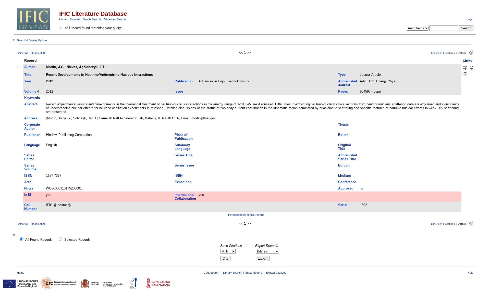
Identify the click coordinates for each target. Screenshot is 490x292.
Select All (22, 53)
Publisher (32, 135)
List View (436, 53)
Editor (343, 135)
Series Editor (29, 157)
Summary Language (182, 147)
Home (63, 19)
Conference (347, 182)
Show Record (253, 272)
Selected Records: (78, 240)
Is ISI (28, 195)
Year (27, 81)
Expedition (183, 182)
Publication (184, 81)
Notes (28, 188)
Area (27, 182)
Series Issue (184, 165)
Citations (450, 53)
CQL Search (211, 272)
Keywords (32, 98)
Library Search (232, 272)
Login (470, 19)
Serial (342, 205)
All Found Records (39, 240)
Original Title (344, 147)
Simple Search (92, 19)
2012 (49, 81)
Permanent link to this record (246, 214)
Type (342, 75)
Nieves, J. (74, 67)
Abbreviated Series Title (347, 157)
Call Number (30, 207)
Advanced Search (115, 19)
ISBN (178, 175)
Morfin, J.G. (55, 67)
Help (470, 272)
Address (30, 118)
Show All (75, 19)
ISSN (28, 175)
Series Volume (30, 167)
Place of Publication (184, 137)
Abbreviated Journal (347, 83)
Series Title (183, 155)
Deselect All (38, 53)
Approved (345, 188)
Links (467, 60)
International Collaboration (185, 196)
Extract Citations (276, 272)
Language (32, 145)
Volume (30, 91)
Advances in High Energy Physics (224, 81)
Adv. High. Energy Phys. (378, 81)
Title (27, 75)
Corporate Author (32, 126)
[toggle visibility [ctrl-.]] (14, 235)
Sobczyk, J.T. (94, 67)
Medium (344, 175)
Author (29, 67)
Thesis (343, 124)
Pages (343, 91)
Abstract (30, 104)
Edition (344, 165)
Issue (179, 91)
